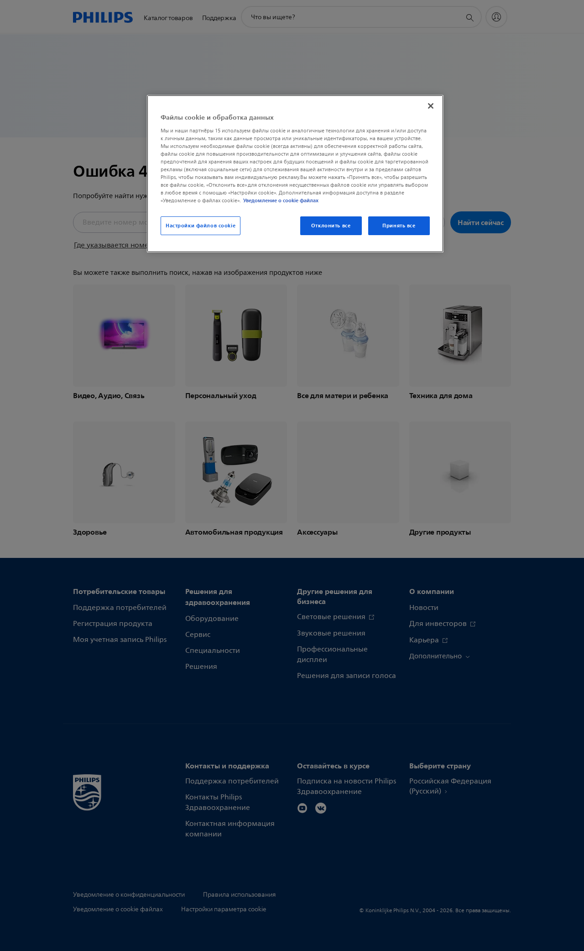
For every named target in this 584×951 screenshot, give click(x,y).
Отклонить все (330, 225)
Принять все (398, 225)
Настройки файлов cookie (200, 225)
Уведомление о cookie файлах (280, 200)
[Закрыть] (431, 106)
